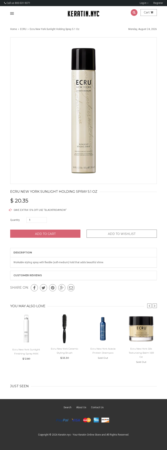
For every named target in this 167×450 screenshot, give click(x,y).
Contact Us (97, 407)
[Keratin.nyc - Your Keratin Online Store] (84, 13)
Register (158, 3)
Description (22, 252)
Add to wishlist (121, 234)
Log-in (143, 3)
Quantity (15, 220)
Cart (147, 12)
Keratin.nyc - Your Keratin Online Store (79, 434)
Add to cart (45, 234)
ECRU (23, 29)
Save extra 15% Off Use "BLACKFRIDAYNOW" (40, 210)
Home (14, 29)
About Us (81, 407)
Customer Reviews (27, 275)
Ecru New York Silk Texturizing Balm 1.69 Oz (141, 352)
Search (67, 407)
